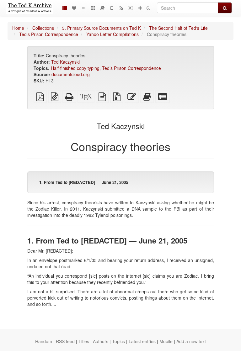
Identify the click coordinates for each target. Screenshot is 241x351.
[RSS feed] (121, 8)
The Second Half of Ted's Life (178, 28)
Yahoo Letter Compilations (112, 34)
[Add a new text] (140, 8)
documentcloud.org (70, 74)
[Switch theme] (148, 8)
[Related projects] (93, 8)
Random (43, 341)
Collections (43, 28)
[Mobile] (111, 8)
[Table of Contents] (64, 8)
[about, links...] (83, 8)
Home (18, 28)
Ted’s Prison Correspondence (131, 68)
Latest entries (142, 341)
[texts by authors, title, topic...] (74, 8)
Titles (83, 341)
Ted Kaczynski (65, 62)
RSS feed (65, 341)
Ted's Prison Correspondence (48, 34)
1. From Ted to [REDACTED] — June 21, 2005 (83, 182)
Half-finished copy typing (75, 68)
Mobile (166, 341)
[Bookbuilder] (102, 8)
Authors (100, 341)
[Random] (130, 8)
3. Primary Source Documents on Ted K (101, 28)
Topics (118, 341)
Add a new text (191, 341)
